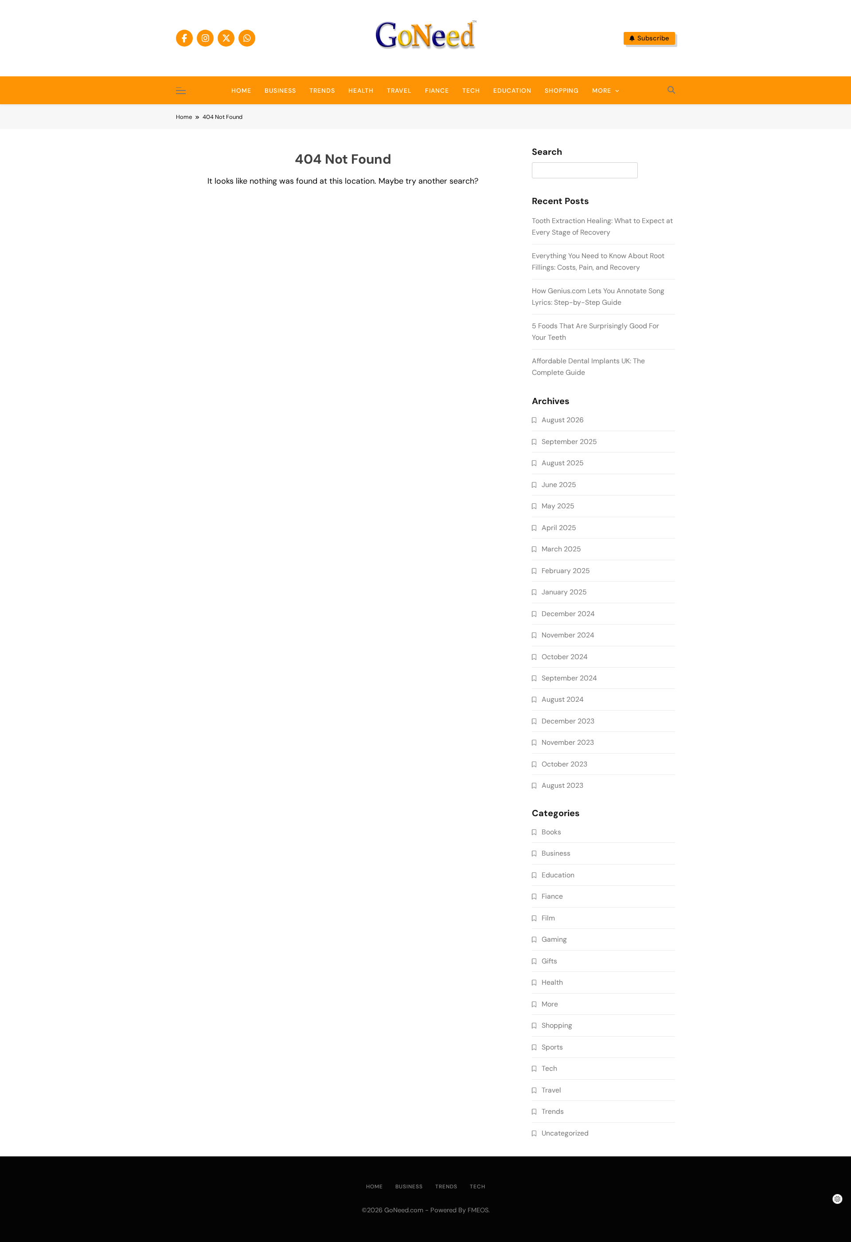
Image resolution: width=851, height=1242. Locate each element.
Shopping (562, 90)
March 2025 (561, 549)
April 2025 (559, 527)
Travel (399, 90)
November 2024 (568, 635)
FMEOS (478, 1210)
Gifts (549, 961)
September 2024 (569, 678)
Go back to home (343, 210)
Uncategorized (565, 1133)
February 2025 (566, 570)
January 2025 (564, 592)
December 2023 (568, 721)
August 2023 (562, 785)
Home (241, 90)
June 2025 (559, 484)
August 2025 (563, 463)
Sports (552, 1047)
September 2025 (569, 441)
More (601, 90)
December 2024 (568, 613)
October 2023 (564, 764)
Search (547, 152)
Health (361, 90)
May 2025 (558, 506)
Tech (471, 90)
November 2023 (568, 742)
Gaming (554, 939)
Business (280, 90)
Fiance (437, 90)
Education (512, 90)
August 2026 (563, 419)
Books (551, 832)
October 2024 (565, 656)
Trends (322, 90)
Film (548, 918)
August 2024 (563, 699)
